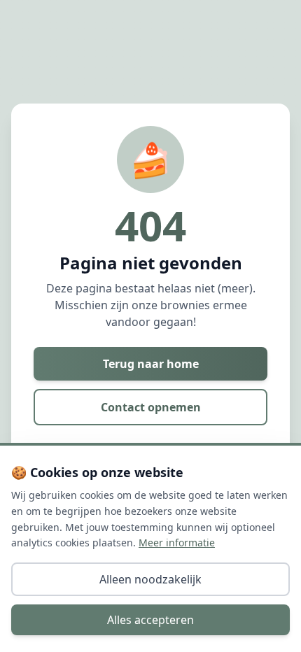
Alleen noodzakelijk (150, 579)
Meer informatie (177, 542)
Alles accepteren (150, 620)
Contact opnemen (151, 407)
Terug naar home (151, 363)
